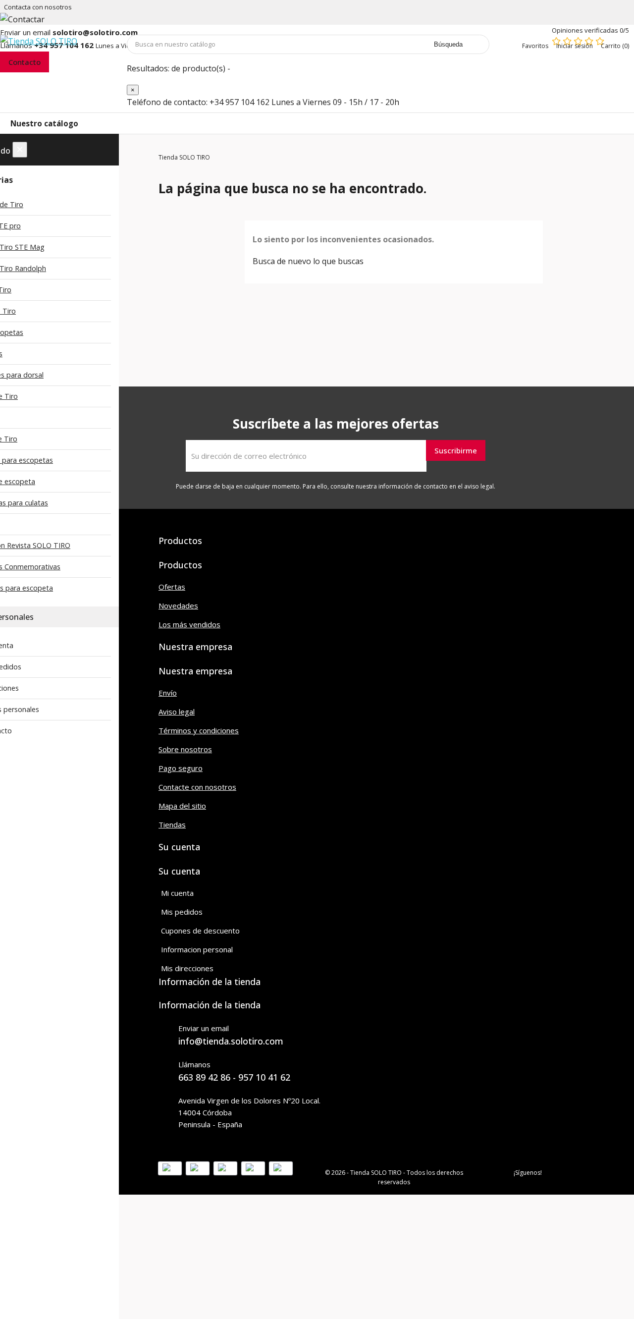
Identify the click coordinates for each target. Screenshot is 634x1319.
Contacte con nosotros (197, 787)
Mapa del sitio (182, 806)
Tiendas (172, 824)
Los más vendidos (189, 624)
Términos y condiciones (198, 730)
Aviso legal (176, 711)
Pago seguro (180, 768)
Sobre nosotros (185, 749)
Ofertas (171, 587)
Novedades (178, 605)
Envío (167, 693)
